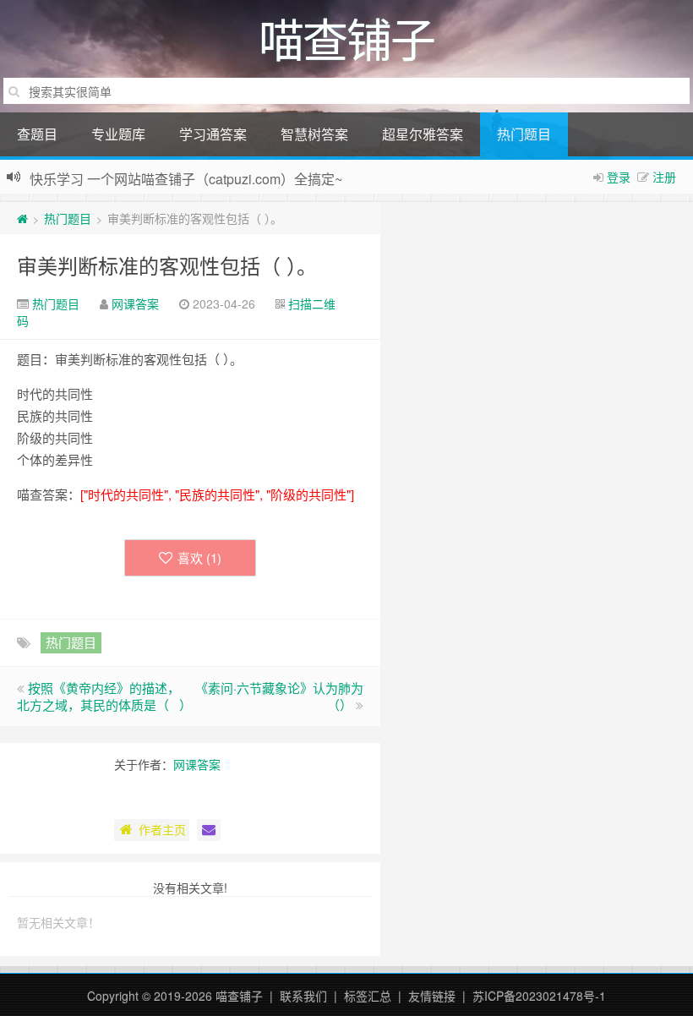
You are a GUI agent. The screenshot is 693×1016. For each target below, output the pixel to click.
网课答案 (135, 303)
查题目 (37, 134)
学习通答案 (213, 134)
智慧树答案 (314, 134)
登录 (618, 176)
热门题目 (524, 134)
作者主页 (162, 829)
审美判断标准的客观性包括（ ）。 (167, 265)
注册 (664, 176)
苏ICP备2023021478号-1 (539, 995)
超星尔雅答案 (422, 134)
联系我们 (303, 995)
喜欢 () (199, 557)
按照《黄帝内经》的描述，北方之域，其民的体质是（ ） (104, 696)
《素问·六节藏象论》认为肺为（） (279, 696)
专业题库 (118, 134)
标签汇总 (367, 995)
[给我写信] (209, 830)
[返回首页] (22, 218)
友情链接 (432, 995)
